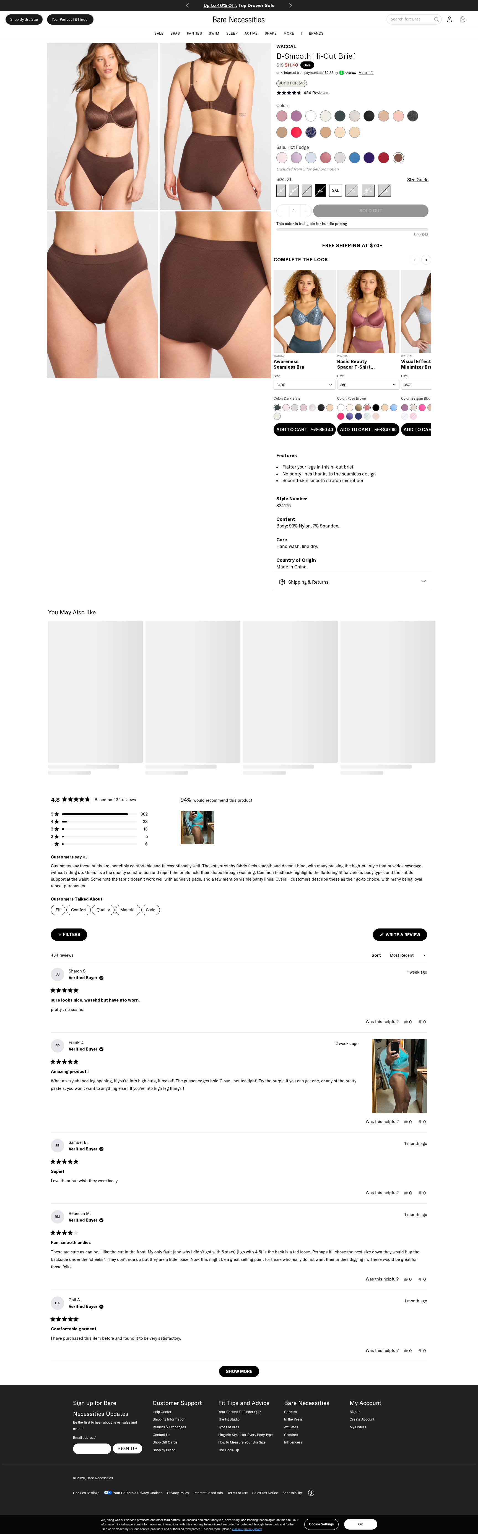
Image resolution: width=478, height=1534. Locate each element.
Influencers (293, 1442)
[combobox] (305, 385)
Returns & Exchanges (169, 1427)
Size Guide (417, 179)
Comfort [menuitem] (78, 909)
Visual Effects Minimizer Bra (417, 364)
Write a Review (406, 936)
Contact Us (161, 1434)
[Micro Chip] (339, 161)
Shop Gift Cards (165, 1442)
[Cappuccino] (383, 120)
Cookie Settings (321, 1524)
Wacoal (286, 46)
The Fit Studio (229, 1419)
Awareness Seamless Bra (289, 364)
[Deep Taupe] (281, 136)
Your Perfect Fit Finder (70, 19)
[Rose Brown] (325, 161)
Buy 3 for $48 (292, 83)
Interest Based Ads (208, 1493)
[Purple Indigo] (369, 161)
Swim (214, 33)
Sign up (128, 1448)
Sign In (355, 1411)
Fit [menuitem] (58, 909)
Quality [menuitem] (103, 909)
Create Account (362, 1419)
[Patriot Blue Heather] (310, 136)
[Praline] (325, 136)
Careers (290, 1411)
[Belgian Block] (354, 120)
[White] (310, 120)
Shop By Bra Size (24, 19)
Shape (271, 33)
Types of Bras (228, 1427)
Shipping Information (169, 1419)
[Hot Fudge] (398, 161)
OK (360, 1524)
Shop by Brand (164, 1450)
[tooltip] (85, 857)
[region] (198, 827)
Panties (194, 33)
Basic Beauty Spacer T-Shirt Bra (354, 364)
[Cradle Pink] (281, 161)
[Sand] (354, 136)
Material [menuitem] (128, 909)
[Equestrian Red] (296, 136)
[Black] (369, 120)
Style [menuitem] (150, 909)
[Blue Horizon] (354, 161)
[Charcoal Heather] (412, 120)
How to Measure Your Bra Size (242, 1442)
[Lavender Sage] (296, 161)
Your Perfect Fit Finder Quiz (239, 1411)
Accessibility (292, 1493)
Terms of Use (237, 1493)
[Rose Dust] (339, 136)
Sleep (232, 33)
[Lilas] (281, 120)
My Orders (358, 1427)
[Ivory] (325, 120)
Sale (158, 33)
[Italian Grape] (296, 120)
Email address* (84, 1437)
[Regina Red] (383, 161)
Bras (175, 33)
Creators (291, 1434)
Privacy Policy (178, 1493)
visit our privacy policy (247, 1529)
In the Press (293, 1419)
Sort (377, 955)
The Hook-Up (228, 1450)
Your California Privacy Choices (137, 1493)
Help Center (162, 1411)
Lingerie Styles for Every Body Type (245, 1434)
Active (251, 33)
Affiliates (291, 1427)
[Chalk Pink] (398, 120)
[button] (464, 19)
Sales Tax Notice (265, 1493)
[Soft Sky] (310, 161)
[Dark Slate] (339, 120)
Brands (316, 33)
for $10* (239, 5)
